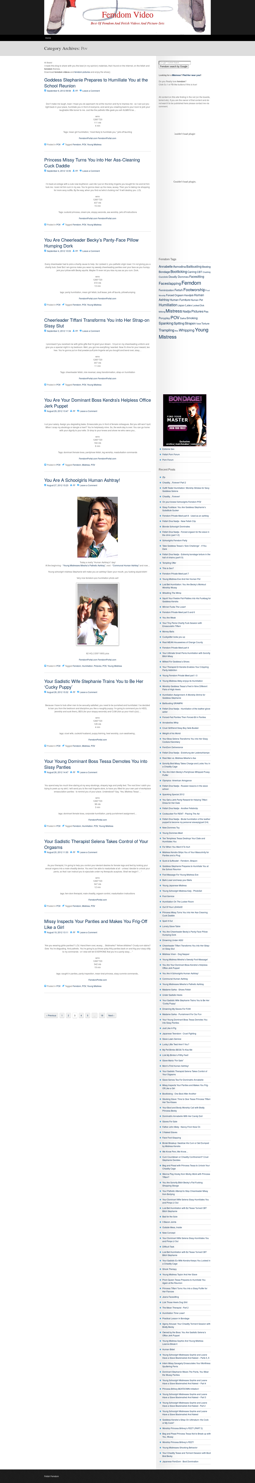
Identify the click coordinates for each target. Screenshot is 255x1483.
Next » (111, 1015)
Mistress (86, 464)
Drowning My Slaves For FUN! (176, 1008)
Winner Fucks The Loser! (174, 606)
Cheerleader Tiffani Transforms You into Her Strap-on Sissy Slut (96, 323)
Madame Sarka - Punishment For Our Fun (182, 1014)
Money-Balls (168, 631)
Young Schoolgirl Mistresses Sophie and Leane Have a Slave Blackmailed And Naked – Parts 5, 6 (185, 1356)
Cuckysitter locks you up (173, 636)
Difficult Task (168, 1246)
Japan (181, 305)
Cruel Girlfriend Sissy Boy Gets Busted (180, 727)
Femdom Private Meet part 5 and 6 (178, 612)
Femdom (77, 144)
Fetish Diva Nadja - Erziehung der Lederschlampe (186, 752)
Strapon (190, 323)
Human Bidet (168, 1349)
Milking (162, 311)
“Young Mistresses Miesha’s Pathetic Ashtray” (84, 565)
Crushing (206, 272)
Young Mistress (94, 144)
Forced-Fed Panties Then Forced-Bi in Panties (184, 717)
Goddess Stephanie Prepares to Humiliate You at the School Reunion (96, 82)
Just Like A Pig (169, 1028)
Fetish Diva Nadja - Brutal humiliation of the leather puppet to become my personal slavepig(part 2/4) (186, 820)
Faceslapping (170, 283)
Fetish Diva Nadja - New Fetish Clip (179, 521)
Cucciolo (163, 276)
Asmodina (179, 266)
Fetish (179, 290)
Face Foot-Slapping (171, 1137)
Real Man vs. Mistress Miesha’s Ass (179, 757)
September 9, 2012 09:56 (59, 90)
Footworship (194, 289)
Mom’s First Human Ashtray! (175, 1065)
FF (76, 90)
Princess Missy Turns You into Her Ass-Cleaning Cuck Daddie (92, 162)
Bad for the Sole (169, 1216)
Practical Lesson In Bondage (175, 1318)
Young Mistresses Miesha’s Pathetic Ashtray (183, 984)
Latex (188, 305)
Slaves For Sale (169, 1121)
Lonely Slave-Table (171, 926)
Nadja (187, 311)
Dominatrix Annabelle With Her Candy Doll (182, 1116)
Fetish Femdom (51, 1476)
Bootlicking (179, 271)
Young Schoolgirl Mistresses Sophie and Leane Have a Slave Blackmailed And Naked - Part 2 (184, 1404)
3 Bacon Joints (169, 1221)
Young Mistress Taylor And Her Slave (179, 1274)
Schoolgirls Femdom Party (174, 540)
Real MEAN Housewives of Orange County (182, 642)
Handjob (188, 295)
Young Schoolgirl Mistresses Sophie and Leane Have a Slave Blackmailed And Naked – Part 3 (184, 1396)
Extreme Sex (168, 448)
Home (48, 37)
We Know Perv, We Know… (175, 1151)
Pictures (97, 665)
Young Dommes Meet (172, 832)
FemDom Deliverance (172, 747)
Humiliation (87, 665)
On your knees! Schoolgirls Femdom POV (181, 501)
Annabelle (166, 266)
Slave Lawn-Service (171, 1038)
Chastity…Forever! (171, 496)
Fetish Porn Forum (171, 454)
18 (102, 1015)
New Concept (168, 1232)
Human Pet (197, 300)
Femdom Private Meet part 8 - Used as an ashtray (185, 515)
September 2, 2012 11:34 (59, 330)
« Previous (51, 1015)
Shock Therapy (169, 1268)
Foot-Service (168, 896)
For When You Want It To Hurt (176, 846)
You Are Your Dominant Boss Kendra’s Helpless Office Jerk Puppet (97, 402)
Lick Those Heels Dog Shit (174, 1302)
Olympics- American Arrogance (177, 780)
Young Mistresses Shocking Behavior (179, 1447)
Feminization (166, 290)
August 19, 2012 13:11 (57, 932)
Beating (206, 266)
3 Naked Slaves (169, 1132)
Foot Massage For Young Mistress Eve (180, 874)
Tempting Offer (169, 562)
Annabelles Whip (170, 722)
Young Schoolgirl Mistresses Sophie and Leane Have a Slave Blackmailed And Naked (184, 1413)
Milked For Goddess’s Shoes (175, 661)
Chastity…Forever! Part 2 (174, 482)
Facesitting (196, 276)
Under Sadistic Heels (172, 994)
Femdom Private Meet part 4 (175, 647)
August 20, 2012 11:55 (57, 852)
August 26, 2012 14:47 (57, 772)
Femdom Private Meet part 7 (175, 573)
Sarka (183, 318)
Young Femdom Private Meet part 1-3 (179, 675)
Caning (192, 272)
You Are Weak (169, 617)
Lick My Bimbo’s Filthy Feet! (175, 1055)
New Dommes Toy (171, 827)
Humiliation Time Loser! (173, 1312)
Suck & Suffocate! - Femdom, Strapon (179, 860)
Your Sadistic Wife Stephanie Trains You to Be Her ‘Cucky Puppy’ (93, 684)
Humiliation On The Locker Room (178, 901)
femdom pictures (82, 71)
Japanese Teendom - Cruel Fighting (179, 1033)
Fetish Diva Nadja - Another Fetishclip (180, 808)
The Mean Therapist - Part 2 (175, 1307)
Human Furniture (180, 300)
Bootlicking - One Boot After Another (179, 1093)
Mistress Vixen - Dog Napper (175, 954)
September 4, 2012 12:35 (59, 170)
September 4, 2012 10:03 (59, 250)
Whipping (186, 330)
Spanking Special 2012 (173, 794)
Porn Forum (167, 459)
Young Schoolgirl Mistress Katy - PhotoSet (182, 890)
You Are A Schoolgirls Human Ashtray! (82, 480)
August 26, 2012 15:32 (57, 692)
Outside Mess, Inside (172, 1227)
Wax (176, 330)
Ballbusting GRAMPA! (172, 703)
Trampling (166, 330)
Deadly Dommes (179, 276)
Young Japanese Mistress (174, 885)
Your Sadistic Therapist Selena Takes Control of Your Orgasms (96, 844)
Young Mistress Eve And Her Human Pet (181, 578)
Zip (163, 477)
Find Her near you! (191, 75)
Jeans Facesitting (170, 1296)
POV (58, 144)
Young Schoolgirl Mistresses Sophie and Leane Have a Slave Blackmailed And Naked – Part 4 (184, 1382)
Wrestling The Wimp (171, 592)
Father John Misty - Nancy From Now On (181, 1126)
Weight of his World (171, 733)
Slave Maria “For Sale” (173, 1060)
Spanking (166, 323)
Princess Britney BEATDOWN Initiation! (180, 1388)
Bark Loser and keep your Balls (177, 879)
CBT (199, 272)
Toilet (198, 323)
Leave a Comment (91, 90)
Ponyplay (164, 318)
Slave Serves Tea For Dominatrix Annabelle (182, 1079)
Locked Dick (198, 305)
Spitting (179, 323)
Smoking (192, 318)
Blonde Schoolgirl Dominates (176, 526)
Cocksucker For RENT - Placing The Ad (180, 813)
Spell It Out (167, 920)
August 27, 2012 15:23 (57, 485)
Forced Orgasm (175, 295)
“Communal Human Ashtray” (125, 565)
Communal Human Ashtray (175, 978)
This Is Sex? (168, 568)
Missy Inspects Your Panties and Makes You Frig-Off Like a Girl (95, 924)
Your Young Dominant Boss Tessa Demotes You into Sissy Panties (95, 764)
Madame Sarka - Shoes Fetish (176, 989)
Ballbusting (194, 266)
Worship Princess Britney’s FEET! (178, 1442)
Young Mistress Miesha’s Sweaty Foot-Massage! (185, 959)
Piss (206, 311)
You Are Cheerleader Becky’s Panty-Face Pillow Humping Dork (91, 242)
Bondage (164, 272)
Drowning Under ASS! (172, 940)
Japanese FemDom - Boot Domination (180, 1461)
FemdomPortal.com (88, 138)
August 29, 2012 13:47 (57, 411)
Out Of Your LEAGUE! (172, 906)
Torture (205, 323)
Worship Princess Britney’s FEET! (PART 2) (182, 1428)
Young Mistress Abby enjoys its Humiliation (182, 680)
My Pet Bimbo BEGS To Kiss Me (177, 1049)
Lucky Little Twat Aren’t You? (175, 1044)
